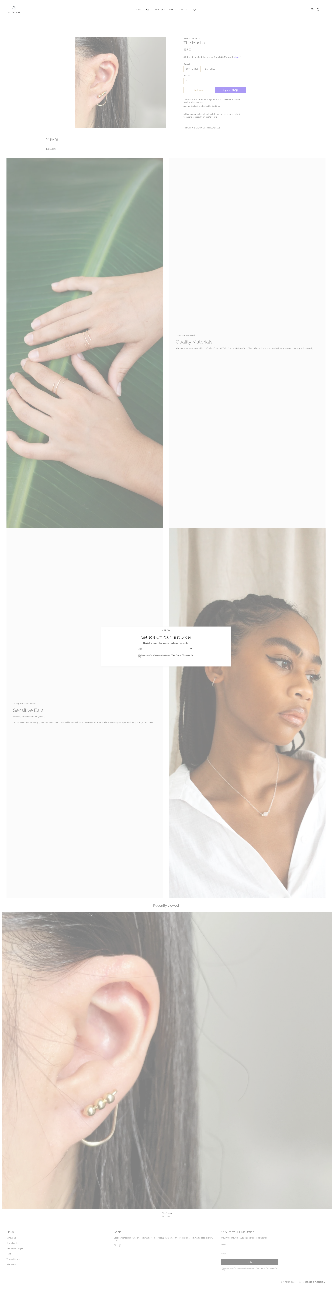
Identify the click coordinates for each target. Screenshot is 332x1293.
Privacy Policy (175, 655)
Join (191, 649)
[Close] (227, 630)
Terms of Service (188, 655)
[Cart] (324, 9)
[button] (138, 9)
